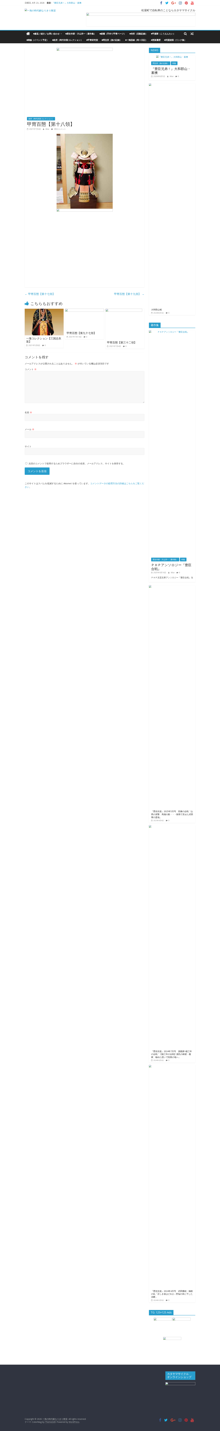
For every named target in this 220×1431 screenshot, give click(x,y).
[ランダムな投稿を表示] (192, 34)
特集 (174, 63)
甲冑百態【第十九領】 (129, 294)
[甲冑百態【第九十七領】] (84, 310)
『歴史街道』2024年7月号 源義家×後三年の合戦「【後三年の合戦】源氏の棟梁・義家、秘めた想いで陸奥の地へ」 (171, 1054)
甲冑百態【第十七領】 (40, 294)
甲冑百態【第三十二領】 (122, 342)
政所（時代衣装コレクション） (41, 118)
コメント (31, 369)
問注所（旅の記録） (161, 63)
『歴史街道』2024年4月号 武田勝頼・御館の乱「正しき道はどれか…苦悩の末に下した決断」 (172, 1294)
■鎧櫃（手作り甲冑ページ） (113, 33)
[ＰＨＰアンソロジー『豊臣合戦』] (172, 331)
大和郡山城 (156, 309)
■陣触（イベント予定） (37, 39)
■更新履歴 (156, 39)
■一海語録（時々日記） (136, 39)
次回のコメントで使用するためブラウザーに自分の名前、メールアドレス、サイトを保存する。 (77, 463)
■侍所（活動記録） (138, 33)
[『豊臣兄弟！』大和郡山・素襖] (172, 56)
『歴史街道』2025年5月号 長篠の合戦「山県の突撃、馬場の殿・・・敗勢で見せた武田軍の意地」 (172, 814)
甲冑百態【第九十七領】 (81, 333)
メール (29, 429)
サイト (28, 446)
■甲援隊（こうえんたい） (163, 33)
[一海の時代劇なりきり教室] (28, 34)
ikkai (47, 129)
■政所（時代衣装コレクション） (67, 39)
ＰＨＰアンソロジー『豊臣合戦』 (171, 567)
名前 (28, 412)
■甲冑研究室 (92, 39)
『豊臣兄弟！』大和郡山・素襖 (66, 2)
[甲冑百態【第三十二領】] (124, 310)
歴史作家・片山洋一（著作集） (165, 559)
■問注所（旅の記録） (112, 39)
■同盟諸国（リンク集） (175, 39)
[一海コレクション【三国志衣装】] (44, 310)
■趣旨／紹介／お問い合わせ (46, 33)
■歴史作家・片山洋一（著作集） (80, 33)
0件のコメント (60, 129)
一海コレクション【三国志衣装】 (43, 340)
